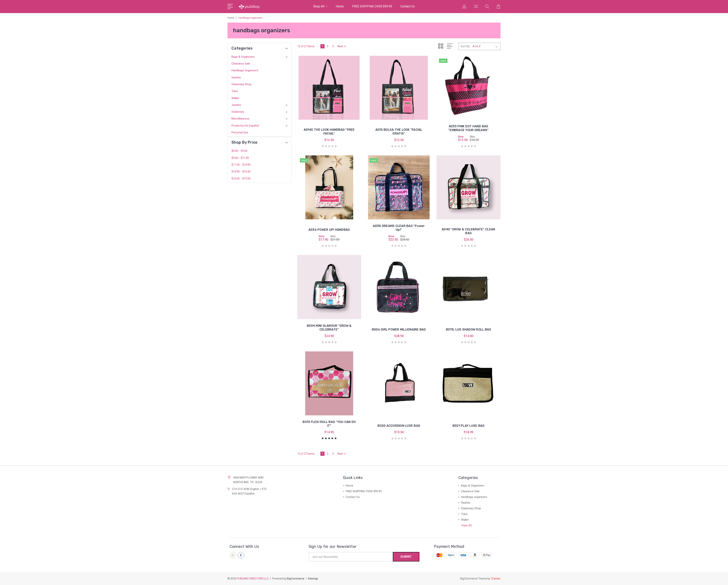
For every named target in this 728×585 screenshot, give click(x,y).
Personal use (239, 132)
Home (340, 6)
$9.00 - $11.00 (240, 158)
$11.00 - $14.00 (240, 164)
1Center (495, 578)
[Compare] (476, 8)
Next (340, 46)
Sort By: (465, 46)
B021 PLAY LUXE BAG (469, 426)
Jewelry (236, 105)
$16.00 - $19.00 (240, 178)
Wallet (235, 98)
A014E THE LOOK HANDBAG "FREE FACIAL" (329, 131)
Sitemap (313, 578)
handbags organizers (244, 70)
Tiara (234, 91)
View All (466, 525)
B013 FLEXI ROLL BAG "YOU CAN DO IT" (329, 424)
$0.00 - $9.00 (239, 151)
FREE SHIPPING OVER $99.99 (372, 6)
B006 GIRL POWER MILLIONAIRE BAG (399, 329)
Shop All (318, 6)
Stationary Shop (241, 84)
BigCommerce (295, 578)
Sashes (236, 77)
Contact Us (407, 6)
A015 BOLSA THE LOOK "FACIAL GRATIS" (398, 131)
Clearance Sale (240, 63)
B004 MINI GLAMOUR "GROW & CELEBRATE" (329, 327)
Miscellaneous (240, 118)
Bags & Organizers (243, 56)
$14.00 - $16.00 (240, 171)
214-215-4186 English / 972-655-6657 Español (249, 491)
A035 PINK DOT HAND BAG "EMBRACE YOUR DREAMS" (468, 128)
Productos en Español (245, 125)
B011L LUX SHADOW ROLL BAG (468, 329)
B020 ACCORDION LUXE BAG (398, 426)
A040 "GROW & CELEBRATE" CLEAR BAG (468, 231)
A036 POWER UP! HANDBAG (329, 229)
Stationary (237, 111)
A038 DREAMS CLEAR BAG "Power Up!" (399, 227)
